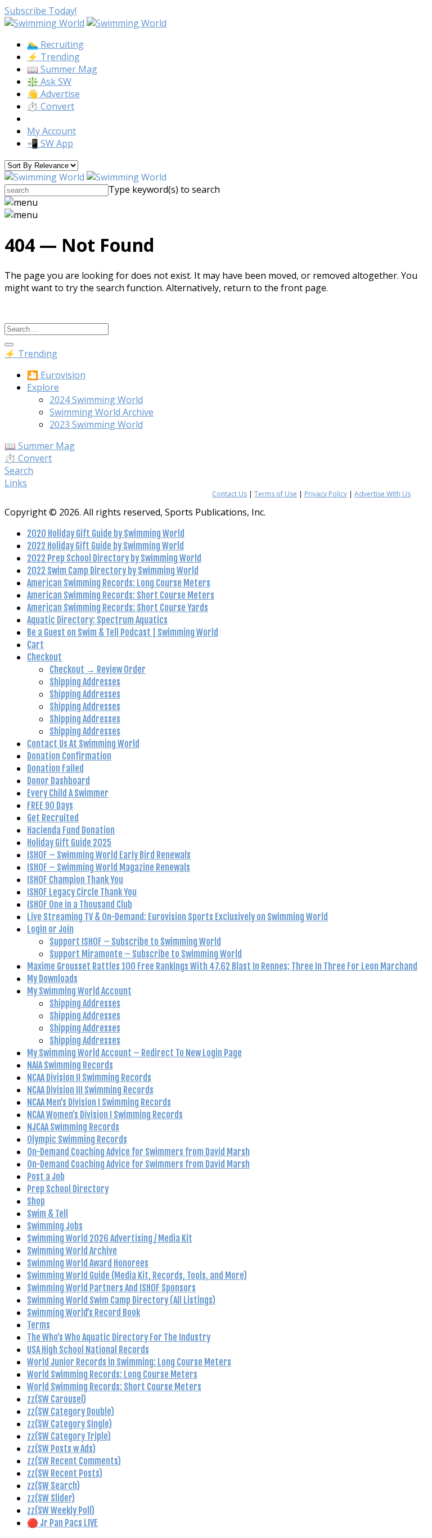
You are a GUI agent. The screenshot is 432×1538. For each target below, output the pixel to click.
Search (18, 470)
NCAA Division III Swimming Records (90, 1090)
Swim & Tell (47, 1213)
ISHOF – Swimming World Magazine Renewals (108, 867)
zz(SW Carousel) (56, 1399)
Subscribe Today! (40, 10)
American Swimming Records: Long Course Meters (118, 583)
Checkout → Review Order (98, 669)
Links (15, 483)
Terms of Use (275, 494)
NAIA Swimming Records (70, 1065)
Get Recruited (53, 818)
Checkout (44, 657)
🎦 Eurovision (56, 375)
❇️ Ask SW (49, 81)
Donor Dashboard (58, 780)
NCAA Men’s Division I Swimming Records (99, 1102)
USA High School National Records (88, 1349)
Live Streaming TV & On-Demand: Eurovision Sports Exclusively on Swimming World (177, 916)
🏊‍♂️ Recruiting (55, 44)
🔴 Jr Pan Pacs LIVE (62, 1522)
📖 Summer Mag (62, 69)
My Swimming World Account (79, 991)
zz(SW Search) (53, 1485)
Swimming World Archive (102, 412)
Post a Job (46, 1176)
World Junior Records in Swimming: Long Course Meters (129, 1362)
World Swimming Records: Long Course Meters (112, 1374)
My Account (51, 131)
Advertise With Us (382, 494)
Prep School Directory (68, 1189)
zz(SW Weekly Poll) (60, 1510)
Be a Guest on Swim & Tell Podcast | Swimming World (122, 632)
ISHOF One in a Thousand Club (79, 904)
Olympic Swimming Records (77, 1139)
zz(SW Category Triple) (69, 1436)
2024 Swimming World (96, 399)
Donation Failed (55, 768)
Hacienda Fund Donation (71, 830)
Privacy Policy (325, 494)
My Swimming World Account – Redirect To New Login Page (134, 1052)
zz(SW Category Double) (70, 1411)
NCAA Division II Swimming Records (89, 1077)
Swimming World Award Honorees (87, 1263)
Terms (38, 1325)
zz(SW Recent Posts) (64, 1473)
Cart (35, 644)
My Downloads (52, 978)
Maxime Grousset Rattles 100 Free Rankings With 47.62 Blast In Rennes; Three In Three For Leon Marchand (222, 966)
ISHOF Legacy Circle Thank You (82, 892)
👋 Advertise (53, 94)
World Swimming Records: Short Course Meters (114, 1386)
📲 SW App (50, 143)
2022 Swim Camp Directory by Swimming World (113, 570)
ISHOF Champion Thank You (75, 879)
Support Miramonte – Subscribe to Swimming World (146, 954)
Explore (43, 387)
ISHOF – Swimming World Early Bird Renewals (109, 855)
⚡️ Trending (53, 57)
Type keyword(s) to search (164, 189)
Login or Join (50, 929)
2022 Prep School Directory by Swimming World (114, 558)
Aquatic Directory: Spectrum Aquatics (97, 620)
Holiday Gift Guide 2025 (69, 842)
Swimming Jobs (55, 1226)
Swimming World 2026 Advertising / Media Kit (109, 1238)
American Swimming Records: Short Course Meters (120, 595)
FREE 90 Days (50, 805)
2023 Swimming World (96, 424)
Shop (36, 1201)
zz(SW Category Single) (69, 1424)
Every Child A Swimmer (68, 793)
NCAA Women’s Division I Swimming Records (105, 1114)
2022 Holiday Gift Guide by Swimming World (105, 545)
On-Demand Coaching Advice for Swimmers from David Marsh (138, 1151)
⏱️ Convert (50, 106)
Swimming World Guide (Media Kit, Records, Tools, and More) (137, 1275)
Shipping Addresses (85, 681)
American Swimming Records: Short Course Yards (117, 607)
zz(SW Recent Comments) (74, 1461)
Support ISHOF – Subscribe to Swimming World (135, 941)
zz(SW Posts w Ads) (61, 1448)
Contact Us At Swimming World (83, 743)
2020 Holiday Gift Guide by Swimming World (105, 533)
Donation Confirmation (69, 756)
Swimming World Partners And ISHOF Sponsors (111, 1287)
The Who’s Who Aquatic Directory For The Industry (118, 1337)
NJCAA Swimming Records (73, 1127)
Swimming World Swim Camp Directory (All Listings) (121, 1300)
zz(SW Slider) (51, 1498)
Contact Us (229, 494)
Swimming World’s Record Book (83, 1312)
